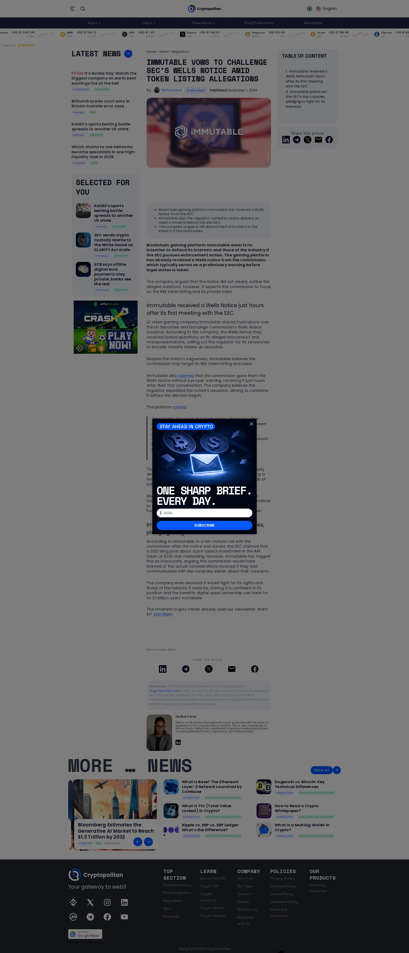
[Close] (252, 424)
